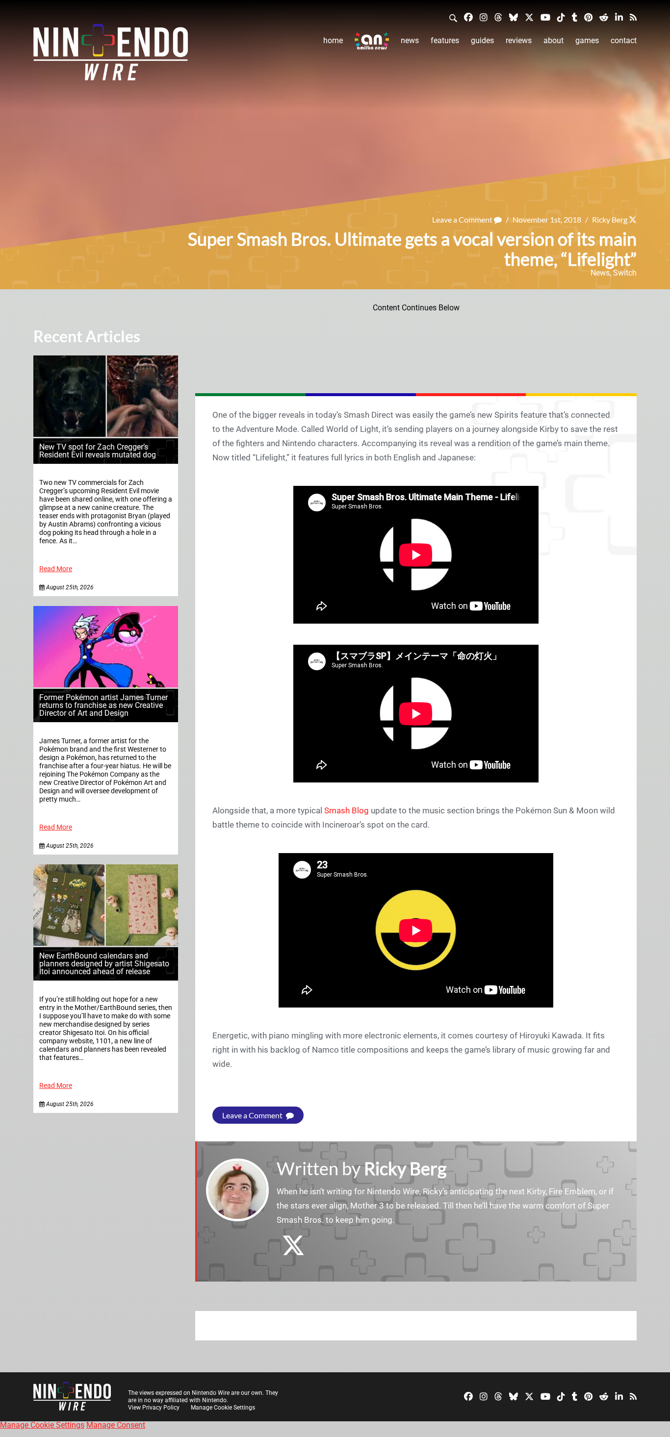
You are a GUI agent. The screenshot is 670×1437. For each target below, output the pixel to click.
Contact (624, 40)
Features (445, 40)
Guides (482, 40)
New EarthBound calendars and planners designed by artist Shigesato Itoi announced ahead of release (104, 963)
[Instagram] (484, 17)
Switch (625, 272)
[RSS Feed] (633, 17)
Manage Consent (115, 1425)
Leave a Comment (463, 219)
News (410, 40)
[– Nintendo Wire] (110, 55)
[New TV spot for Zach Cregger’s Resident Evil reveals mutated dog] (105, 434)
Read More (55, 569)
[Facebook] (468, 17)
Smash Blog (346, 810)
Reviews (519, 40)
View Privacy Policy (154, 1407)
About (553, 40)
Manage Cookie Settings (223, 1407)
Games (587, 40)
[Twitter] (529, 17)
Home (333, 40)
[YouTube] (545, 17)
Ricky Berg (609, 219)
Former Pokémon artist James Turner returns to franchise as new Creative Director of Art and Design (103, 705)
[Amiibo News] (372, 41)
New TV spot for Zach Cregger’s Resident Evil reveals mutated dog (97, 450)
